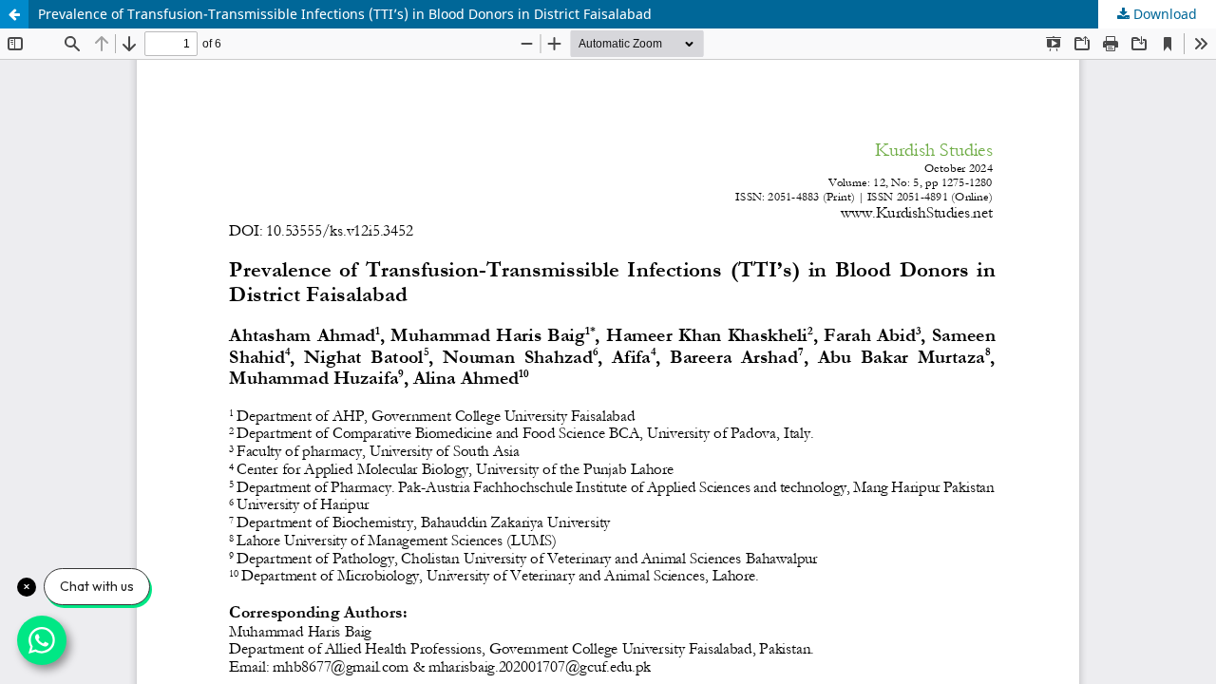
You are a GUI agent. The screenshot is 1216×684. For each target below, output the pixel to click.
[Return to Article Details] (14, 14)
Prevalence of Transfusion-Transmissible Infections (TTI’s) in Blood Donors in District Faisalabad (345, 14)
